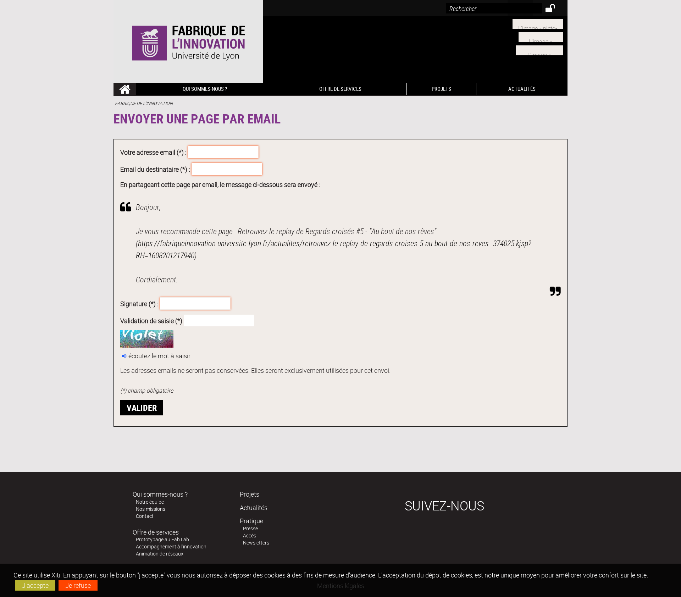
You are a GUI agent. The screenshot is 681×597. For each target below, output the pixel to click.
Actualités (253, 507)
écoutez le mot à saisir (159, 356)
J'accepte (35, 585)
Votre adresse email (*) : (153, 152)
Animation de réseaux (159, 553)
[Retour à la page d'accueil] (188, 41)
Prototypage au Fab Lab (162, 539)
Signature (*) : (139, 303)
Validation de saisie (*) (151, 320)
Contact (145, 516)
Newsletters (256, 542)
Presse (250, 528)
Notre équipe (150, 501)
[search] (494, 8)
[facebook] (539, 49)
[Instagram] (538, 23)
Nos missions (150, 508)
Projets (249, 494)
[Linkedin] (541, 36)
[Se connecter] (555, 9)
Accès (249, 535)
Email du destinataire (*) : (155, 169)
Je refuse (78, 585)
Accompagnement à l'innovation (171, 546)
